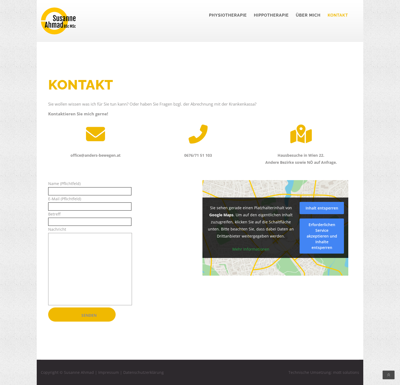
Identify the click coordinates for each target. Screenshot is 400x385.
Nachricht (57, 229)
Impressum (108, 372)
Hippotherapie (271, 15)
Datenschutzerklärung (143, 372)
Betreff (54, 214)
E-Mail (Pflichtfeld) (64, 198)
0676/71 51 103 (198, 155)
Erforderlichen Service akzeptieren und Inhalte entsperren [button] (322, 236)
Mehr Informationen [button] (250, 249)
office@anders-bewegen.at (95, 155)
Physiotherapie (228, 15)
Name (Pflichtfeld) (64, 183)
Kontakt (338, 15)
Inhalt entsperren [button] (322, 208)
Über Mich (308, 15)
